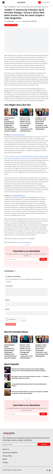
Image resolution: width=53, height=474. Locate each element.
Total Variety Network (17, 135)
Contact (5, 462)
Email (7, 309)
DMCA (5, 459)
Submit (43, 259)
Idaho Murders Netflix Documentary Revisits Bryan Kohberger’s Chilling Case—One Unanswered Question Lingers (10, 124)
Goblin (28, 98)
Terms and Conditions (10, 452)
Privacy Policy (7, 456)
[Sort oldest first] (15, 271)
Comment (9, 286)
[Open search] (39, 2)
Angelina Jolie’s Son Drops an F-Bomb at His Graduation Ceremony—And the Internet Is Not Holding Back (41, 123)
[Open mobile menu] (3, 2)
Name (8, 300)
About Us (6, 449)
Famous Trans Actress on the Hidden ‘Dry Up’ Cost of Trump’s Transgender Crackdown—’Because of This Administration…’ (26, 124)
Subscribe (44, 444)
